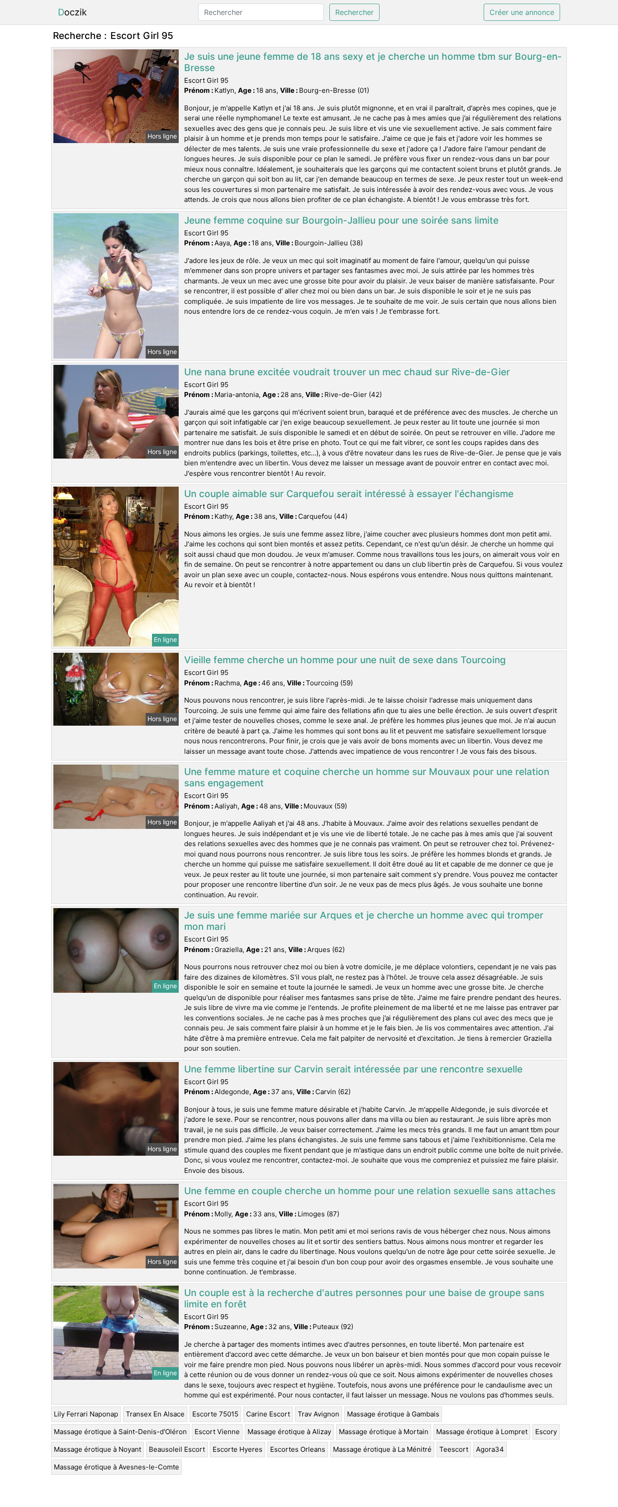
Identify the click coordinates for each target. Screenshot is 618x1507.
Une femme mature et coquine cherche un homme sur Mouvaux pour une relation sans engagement (366, 777)
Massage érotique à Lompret (482, 1431)
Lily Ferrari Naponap (86, 1414)
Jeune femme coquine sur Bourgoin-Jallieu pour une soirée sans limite (341, 220)
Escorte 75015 (215, 1414)
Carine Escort (268, 1414)
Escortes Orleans (297, 1449)
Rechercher (354, 12)
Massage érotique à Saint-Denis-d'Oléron (120, 1431)
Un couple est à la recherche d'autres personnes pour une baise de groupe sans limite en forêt (364, 1298)
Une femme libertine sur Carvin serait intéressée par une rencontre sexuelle (353, 1069)
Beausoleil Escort (177, 1449)
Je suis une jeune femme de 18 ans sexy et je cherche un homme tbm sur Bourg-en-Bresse (373, 62)
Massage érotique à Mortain (383, 1431)
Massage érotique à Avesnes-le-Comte (116, 1467)
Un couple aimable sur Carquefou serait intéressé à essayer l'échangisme (348, 493)
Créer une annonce (522, 12)
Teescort (453, 1449)
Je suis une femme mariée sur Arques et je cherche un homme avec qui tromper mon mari (363, 920)
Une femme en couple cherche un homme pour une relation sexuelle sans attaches (370, 1190)
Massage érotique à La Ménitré (382, 1449)
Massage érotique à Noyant (97, 1449)
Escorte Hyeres (237, 1449)
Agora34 (490, 1449)
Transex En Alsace (155, 1414)
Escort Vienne (217, 1431)
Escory (546, 1431)
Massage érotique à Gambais (393, 1414)
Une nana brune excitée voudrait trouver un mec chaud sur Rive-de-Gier (347, 372)
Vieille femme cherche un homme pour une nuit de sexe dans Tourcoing (345, 659)
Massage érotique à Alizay (289, 1431)
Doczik (72, 12)
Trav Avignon (318, 1414)
